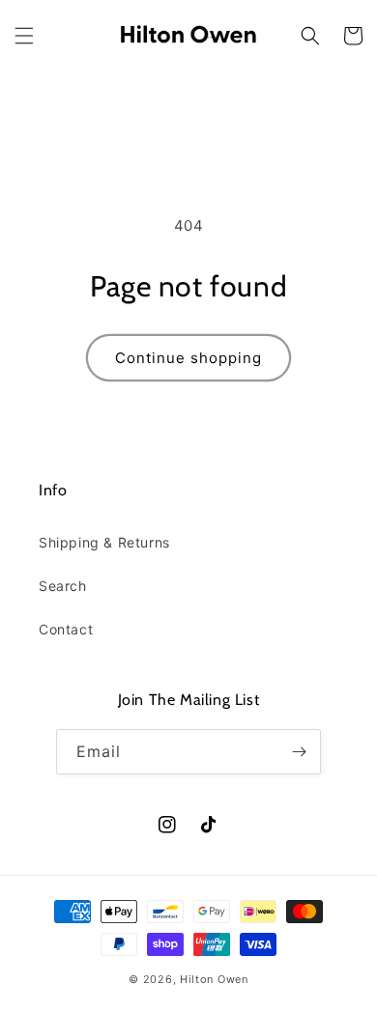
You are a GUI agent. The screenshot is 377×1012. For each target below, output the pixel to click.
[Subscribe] (298, 751)
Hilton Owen (214, 979)
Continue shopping (188, 358)
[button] (24, 35)
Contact (66, 629)
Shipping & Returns (104, 542)
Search (63, 585)
